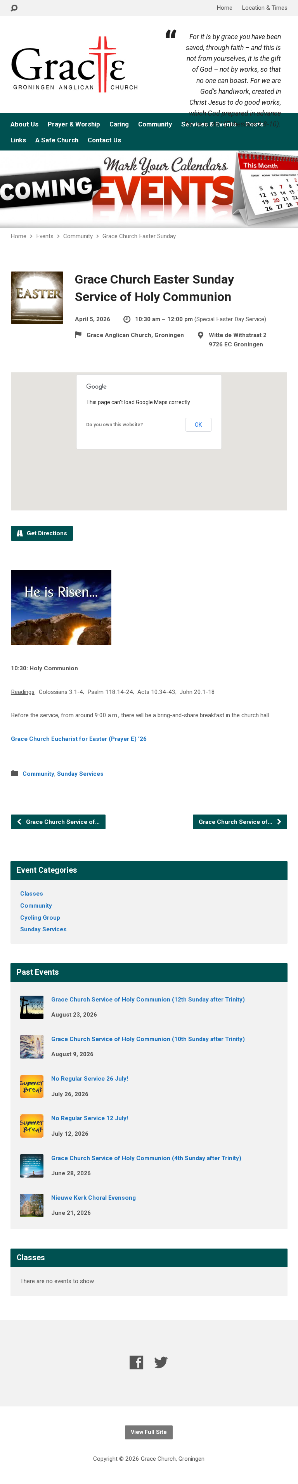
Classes (31, 893)
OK (198, 425)
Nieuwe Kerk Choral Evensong (93, 1197)
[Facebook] (137, 1362)
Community (155, 124)
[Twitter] (161, 1362)
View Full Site (149, 1432)
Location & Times (265, 7)
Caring (119, 124)
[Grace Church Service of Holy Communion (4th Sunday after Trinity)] (31, 1172)
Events (45, 236)
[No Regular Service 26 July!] (31, 1092)
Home (224, 7)
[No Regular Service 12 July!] (31, 1132)
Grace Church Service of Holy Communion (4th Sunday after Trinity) (146, 1158)
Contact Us (104, 140)
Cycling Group (40, 917)
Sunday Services (80, 773)
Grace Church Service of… (62, 821)
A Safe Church (56, 140)
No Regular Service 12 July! (89, 1118)
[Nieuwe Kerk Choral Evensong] (31, 1211)
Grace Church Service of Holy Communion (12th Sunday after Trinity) (148, 999)
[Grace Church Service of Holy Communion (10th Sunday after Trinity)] (31, 1053)
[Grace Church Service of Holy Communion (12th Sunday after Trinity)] (31, 1013)
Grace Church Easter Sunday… (140, 236)
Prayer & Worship (74, 124)
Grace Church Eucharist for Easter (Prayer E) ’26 (79, 738)
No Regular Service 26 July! (89, 1078)
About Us (24, 124)
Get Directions (46, 533)
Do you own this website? (114, 424)
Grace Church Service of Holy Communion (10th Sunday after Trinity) (148, 1039)
